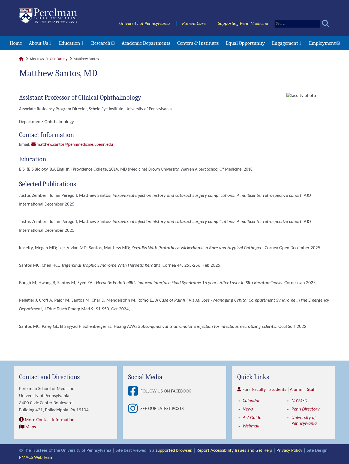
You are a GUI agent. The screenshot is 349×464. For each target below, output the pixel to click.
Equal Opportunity (245, 43)
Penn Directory (305, 409)
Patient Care (194, 23)
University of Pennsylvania (144, 23)
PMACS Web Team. (37, 457)
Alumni (296, 389)
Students (277, 389)
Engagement (285, 43)
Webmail (251, 426)
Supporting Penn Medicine (243, 23)
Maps (30, 427)
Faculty (259, 389)
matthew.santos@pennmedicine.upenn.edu (75, 144)
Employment (322, 43)
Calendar (251, 400)
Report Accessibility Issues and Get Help (234, 450)
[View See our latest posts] (134, 409)
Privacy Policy (289, 450)
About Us (38, 43)
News (248, 409)
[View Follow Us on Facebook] (134, 391)
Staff (311, 389)
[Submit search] (325, 23)
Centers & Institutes (198, 43)
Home (16, 43)
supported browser (173, 450)
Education (69, 43)
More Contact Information (49, 420)
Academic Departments (146, 43)
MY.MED (299, 400)
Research (100, 43)
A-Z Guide (252, 417)
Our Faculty (58, 59)
